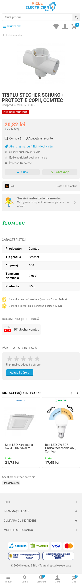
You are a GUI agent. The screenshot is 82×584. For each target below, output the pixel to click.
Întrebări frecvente (20, 163)
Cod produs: (9, 105)
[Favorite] (57, 27)
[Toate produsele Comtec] (13, 221)
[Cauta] (76, 17)
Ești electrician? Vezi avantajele (28, 157)
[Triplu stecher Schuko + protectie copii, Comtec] (41, 63)
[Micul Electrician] (41, 6)
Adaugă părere (20, 372)
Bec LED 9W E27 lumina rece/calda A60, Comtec (60, 448)
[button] (77, 393)
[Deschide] (41, 502)
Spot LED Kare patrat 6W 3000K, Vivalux (19, 446)
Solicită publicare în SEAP (24, 152)
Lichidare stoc (14, 35)
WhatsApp (62, 172)
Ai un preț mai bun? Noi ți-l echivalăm (31, 146)
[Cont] (66, 27)
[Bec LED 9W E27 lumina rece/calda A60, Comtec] (61, 422)
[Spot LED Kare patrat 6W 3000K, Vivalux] (21, 422)
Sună (24, 172)
